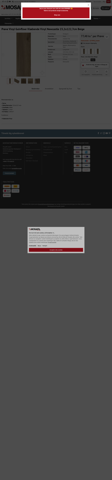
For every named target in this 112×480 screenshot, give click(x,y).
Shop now (57, 15)
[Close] (88, 5)
